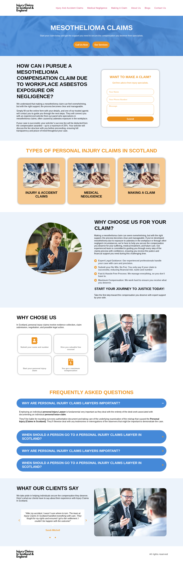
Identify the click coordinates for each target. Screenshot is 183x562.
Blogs (147, 8)
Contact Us (160, 8)
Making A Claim (119, 8)
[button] (50, 537)
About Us (136, 8)
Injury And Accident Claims (69, 8)
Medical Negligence (97, 8)
